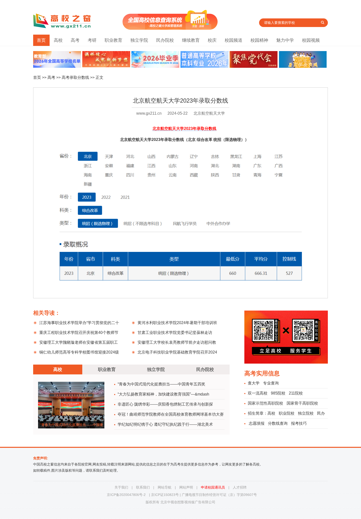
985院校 (278, 393)
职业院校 (286, 413)
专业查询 (271, 383)
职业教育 (113, 40)
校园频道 (233, 40)
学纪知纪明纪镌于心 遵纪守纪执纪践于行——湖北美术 (165, 424)
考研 (92, 40)
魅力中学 (285, 40)
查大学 (254, 383)
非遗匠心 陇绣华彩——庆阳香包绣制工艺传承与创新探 (165, 404)
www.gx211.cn (149, 113)
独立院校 (306, 413)
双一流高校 (257, 393)
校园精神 (259, 40)
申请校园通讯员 (213, 487)
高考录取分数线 (75, 77)
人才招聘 (240, 487)
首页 (41, 40)
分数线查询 (278, 423)
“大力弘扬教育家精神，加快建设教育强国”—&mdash (163, 394)
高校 (58, 40)
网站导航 (164, 487)
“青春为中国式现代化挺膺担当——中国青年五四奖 (161, 384)
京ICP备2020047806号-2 (126, 495)
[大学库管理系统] (170, 28)
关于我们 (121, 487)
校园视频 (311, 40)
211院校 (296, 393)
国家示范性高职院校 (265, 403)
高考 (75, 40)
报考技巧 (299, 423)
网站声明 (186, 487)
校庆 (212, 40)
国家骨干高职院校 (302, 403)
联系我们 (143, 487)
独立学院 (139, 40)
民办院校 (165, 40)
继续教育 (191, 40)
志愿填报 (256, 423)
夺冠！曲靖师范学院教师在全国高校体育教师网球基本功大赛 (171, 414)
